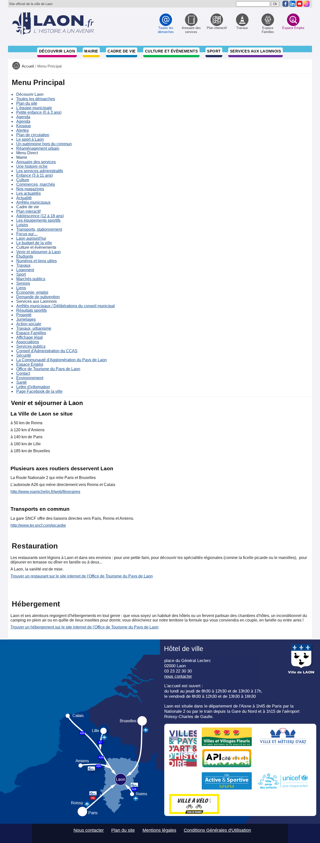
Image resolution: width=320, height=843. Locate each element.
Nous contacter (89, 830)
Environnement (29, 378)
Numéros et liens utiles (36, 261)
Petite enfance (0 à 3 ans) (39, 112)
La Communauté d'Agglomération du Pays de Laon (61, 360)
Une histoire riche (32, 166)
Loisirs (22, 225)
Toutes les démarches (35, 99)
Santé (21, 382)
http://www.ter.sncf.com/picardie (38, 525)
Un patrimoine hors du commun (44, 144)
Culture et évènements (171, 51)
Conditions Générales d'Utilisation (217, 830)
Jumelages (26, 319)
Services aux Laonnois (255, 51)
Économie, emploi (32, 292)
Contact (23, 373)
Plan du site (26, 103)
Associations (27, 342)
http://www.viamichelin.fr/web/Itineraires (45, 492)
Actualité (24, 198)
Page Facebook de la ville (39, 391)
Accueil (28, 66)
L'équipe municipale (34, 108)
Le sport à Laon (30, 139)
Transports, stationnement (39, 229)
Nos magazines (30, 189)
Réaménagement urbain (37, 148)
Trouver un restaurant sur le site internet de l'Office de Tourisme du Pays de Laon (81, 576)
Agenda (23, 117)
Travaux (23, 265)
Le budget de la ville (34, 243)
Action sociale (28, 324)
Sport (213, 51)
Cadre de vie (122, 51)
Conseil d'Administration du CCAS (47, 351)
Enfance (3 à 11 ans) (34, 175)
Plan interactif (28, 211)
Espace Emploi (29, 364)
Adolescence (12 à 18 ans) (40, 216)
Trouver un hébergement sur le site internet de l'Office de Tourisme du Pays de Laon (84, 627)
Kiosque (23, 126)
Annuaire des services (36, 162)
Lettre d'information (33, 387)
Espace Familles (31, 333)
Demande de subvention (38, 297)
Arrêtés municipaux (33, 202)
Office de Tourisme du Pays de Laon (48, 369)
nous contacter (178, 676)
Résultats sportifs (31, 310)
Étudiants (24, 256)
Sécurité (23, 355)
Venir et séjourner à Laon (38, 252)
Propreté (24, 315)
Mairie (91, 51)
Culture (22, 180)
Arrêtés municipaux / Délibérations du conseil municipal (65, 306)
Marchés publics (30, 279)
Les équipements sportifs (38, 220)
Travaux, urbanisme (33, 328)
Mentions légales (159, 830)
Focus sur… (27, 234)
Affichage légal (29, 337)
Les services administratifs (39, 171)
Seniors (23, 283)
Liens (21, 288)
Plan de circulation (32, 135)
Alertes (22, 130)
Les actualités (28, 193)
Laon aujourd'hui (31, 238)
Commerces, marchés (35, 184)
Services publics (31, 346)
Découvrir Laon (57, 51)
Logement (25, 270)
